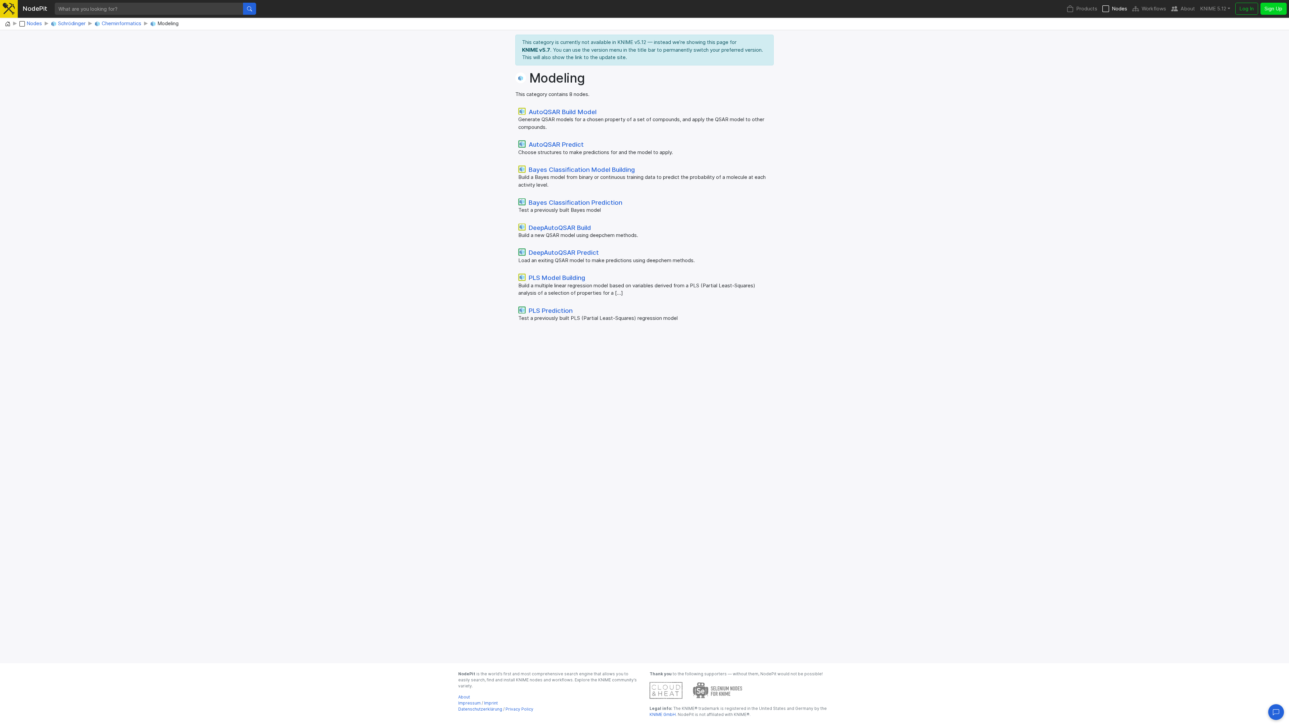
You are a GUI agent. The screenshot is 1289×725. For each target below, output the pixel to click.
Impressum (469, 703)
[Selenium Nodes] (718, 689)
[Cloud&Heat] (666, 689)
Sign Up (1273, 8)
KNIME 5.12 (1213, 8)
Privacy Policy (519, 709)
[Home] (7, 24)
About (1188, 8)
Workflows (1154, 8)
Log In (1246, 8)
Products (1086, 8)
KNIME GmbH (663, 714)
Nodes (1119, 8)
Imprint (491, 703)
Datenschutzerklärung (480, 709)
